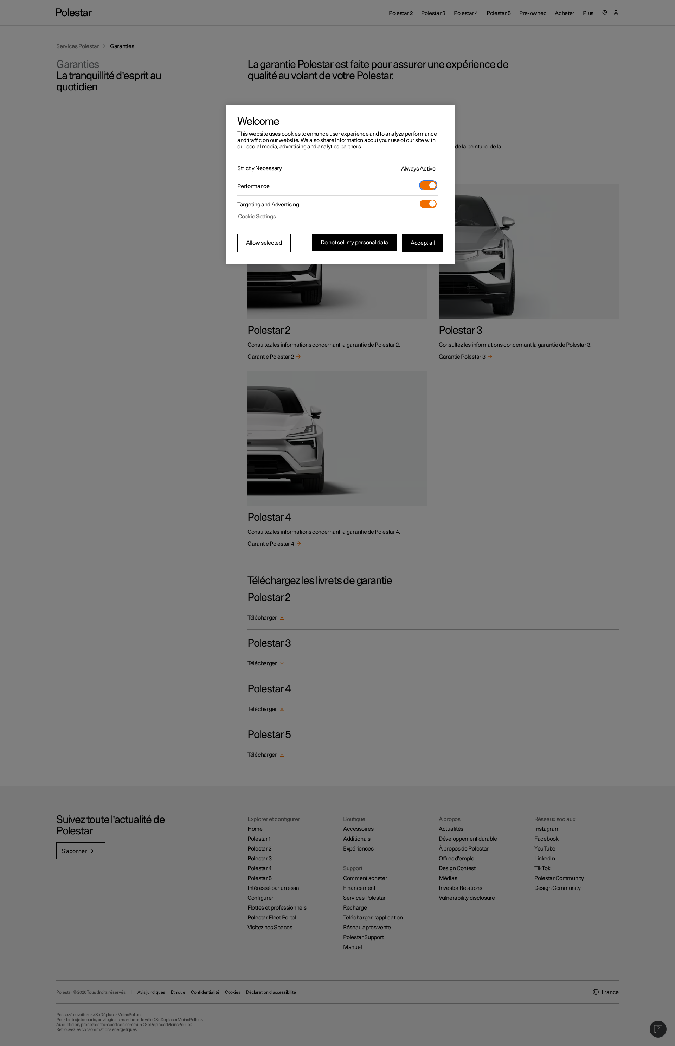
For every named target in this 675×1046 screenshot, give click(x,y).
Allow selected (264, 243)
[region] (340, 184)
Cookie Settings (257, 216)
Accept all (423, 242)
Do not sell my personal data (354, 242)
